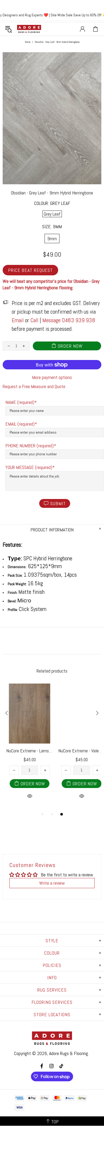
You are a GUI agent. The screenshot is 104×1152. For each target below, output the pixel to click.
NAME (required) (19, 402)
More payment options (52, 377)
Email (18, 320)
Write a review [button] (52, 883)
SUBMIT (58, 503)
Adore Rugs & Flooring (68, 1053)
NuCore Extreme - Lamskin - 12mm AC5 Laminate (26, 751)
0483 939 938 (78, 320)
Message (51, 320)
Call (34, 320)
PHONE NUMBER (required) (29, 445)
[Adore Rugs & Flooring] (29, 29)
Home (27, 42)
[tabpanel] (26, 747)
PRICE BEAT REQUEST (30, 270)
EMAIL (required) (20, 424)
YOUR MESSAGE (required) (28, 467)
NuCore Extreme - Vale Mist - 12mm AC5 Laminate (78, 751)
